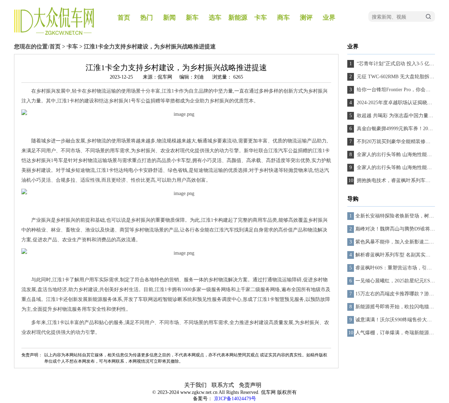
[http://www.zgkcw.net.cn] (54, 33)
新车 (192, 17)
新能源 (237, 17)
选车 (215, 17)
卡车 (260, 17)
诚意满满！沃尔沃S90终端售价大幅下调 (398, 319)
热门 (146, 17)
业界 (329, 17)
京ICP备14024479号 (235, 398)
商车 (283, 17)
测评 (306, 17)
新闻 (169, 17)
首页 (124, 17)
